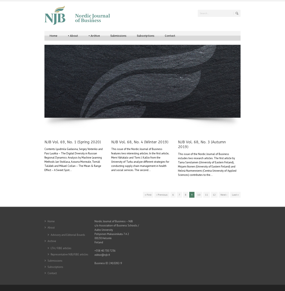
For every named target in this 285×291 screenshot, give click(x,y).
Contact (170, 35)
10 (198, 194)
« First (148, 194)
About (73, 35)
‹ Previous (162, 194)
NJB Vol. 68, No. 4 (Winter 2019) (139, 142)
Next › (224, 194)
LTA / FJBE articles (61, 248)
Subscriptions (145, 35)
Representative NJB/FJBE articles (69, 254)
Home (53, 35)
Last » (235, 194)
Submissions (118, 35)
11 (206, 194)
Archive (94, 35)
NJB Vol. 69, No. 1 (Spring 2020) (72, 142)
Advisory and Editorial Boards (68, 235)
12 (214, 194)
